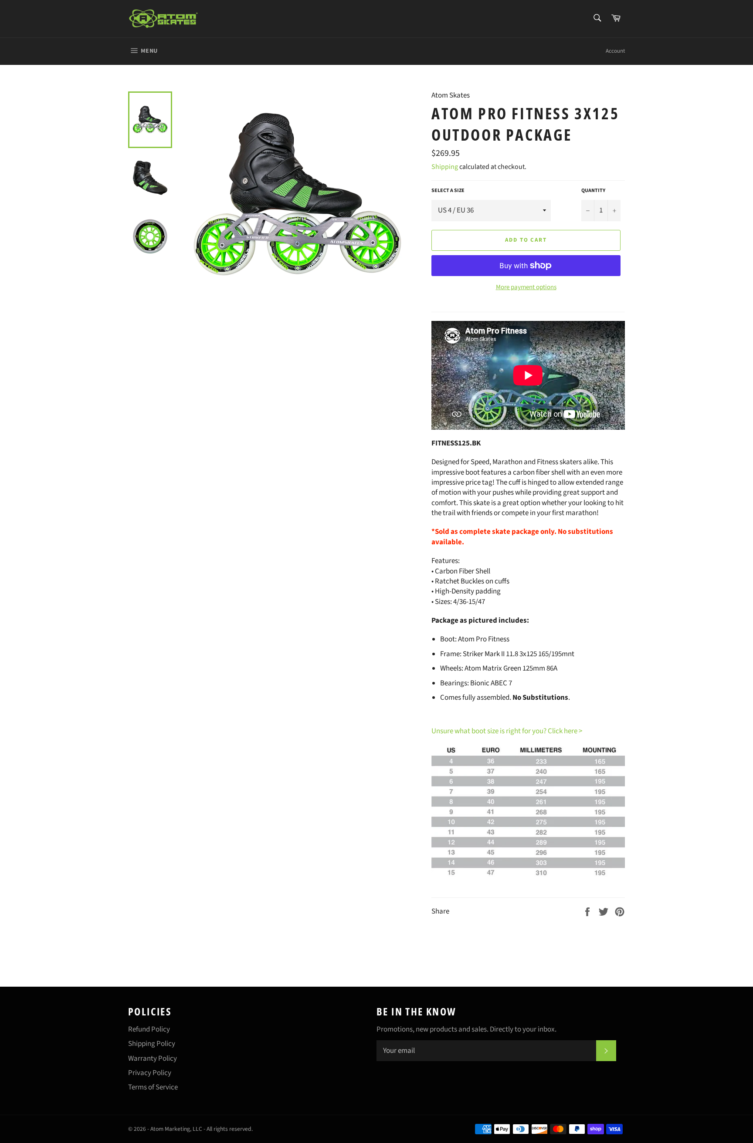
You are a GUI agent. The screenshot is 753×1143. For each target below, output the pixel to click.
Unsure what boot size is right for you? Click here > (506, 731)
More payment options (526, 287)
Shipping (444, 167)
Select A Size (448, 190)
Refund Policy (149, 1029)
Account (615, 51)
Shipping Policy (151, 1043)
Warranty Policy (152, 1058)
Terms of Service (153, 1087)
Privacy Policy (149, 1073)
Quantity (593, 190)
